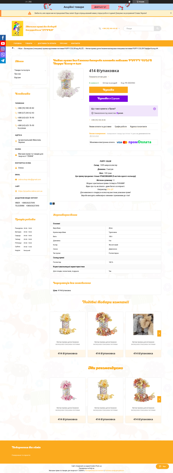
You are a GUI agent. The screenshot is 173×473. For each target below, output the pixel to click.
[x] (54, 204)
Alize (20, 49)
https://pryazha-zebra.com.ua (30, 191)
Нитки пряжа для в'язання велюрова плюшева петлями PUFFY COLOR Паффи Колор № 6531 (105, 343)
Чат (164, 466)
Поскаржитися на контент (94, 470)
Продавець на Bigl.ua (86, 468)
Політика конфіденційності (114, 470)
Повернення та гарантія (21, 455)
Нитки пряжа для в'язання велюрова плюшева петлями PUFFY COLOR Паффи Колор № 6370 (67, 409)
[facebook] (51, 204)
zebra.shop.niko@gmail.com (29, 179)
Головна (18, 43)
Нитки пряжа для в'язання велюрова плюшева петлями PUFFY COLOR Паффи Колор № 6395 (143, 343)
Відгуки (17, 78)
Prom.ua (99, 466)
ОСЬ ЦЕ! (110, 189)
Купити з (104, 98)
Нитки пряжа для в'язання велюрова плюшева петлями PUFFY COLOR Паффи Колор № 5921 (67, 343)
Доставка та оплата (47, 43)
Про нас (63, 43)
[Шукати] (157, 28)
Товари (28, 43)
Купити (108, 90)
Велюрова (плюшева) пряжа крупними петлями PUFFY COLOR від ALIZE (54, 49)
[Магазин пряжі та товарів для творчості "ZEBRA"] (17, 28)
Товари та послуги (22, 70)
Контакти (75, 43)
